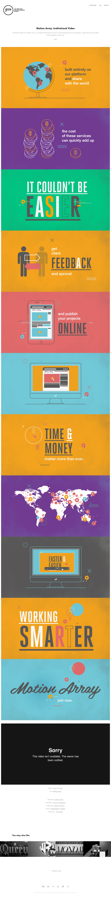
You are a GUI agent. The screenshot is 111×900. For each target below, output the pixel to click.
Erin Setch (59, 812)
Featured (93, 5)
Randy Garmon (59, 806)
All (100, 5)
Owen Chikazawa (59, 803)
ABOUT (106, 5)
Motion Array (56, 791)
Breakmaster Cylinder (58, 809)
